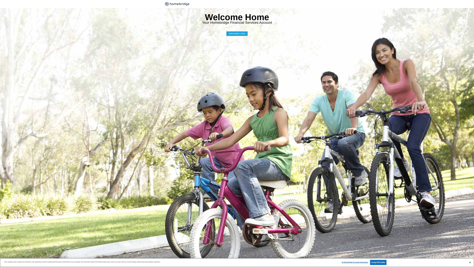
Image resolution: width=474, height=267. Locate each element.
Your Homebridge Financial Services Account (237, 22)
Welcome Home (237, 17)
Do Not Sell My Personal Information (355, 262)
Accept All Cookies (378, 262)
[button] (237, 33)
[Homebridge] (177, 4)
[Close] (470, 262)
